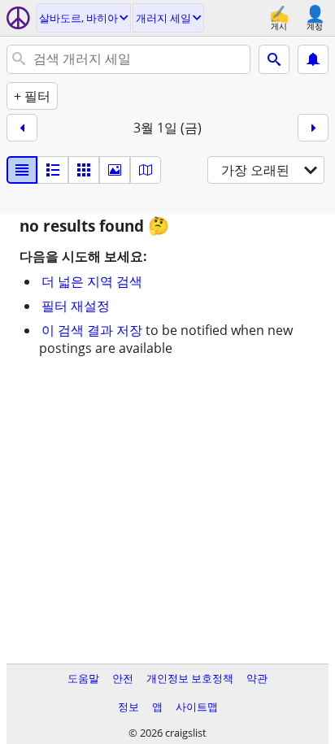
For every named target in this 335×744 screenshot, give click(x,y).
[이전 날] (22, 127)
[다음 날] (313, 127)
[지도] (145, 170)
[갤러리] (114, 170)
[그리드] (83, 170)
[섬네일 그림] (52, 170)
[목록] (22, 170)
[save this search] (313, 59)
